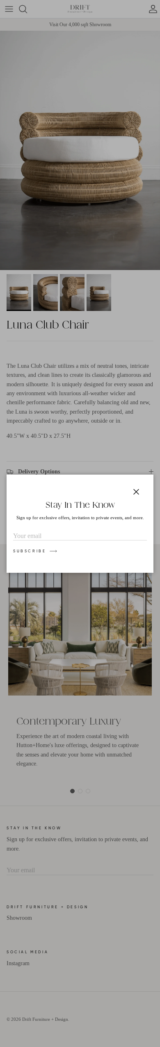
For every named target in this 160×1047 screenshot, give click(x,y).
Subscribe (29, 551)
